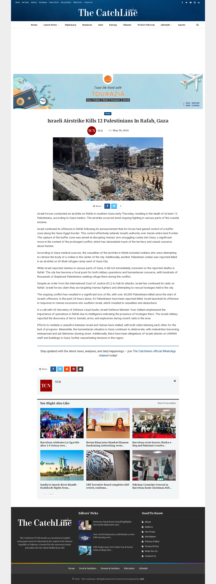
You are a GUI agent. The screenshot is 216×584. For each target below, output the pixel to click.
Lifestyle (165, 25)
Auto (100, 25)
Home (34, 25)
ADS (142, 579)
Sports (181, 25)
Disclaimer (43, 2)
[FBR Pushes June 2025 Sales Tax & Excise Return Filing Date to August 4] (85, 550)
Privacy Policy (66, 2)
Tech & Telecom (146, 25)
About (17, 2)
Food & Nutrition (87, 568)
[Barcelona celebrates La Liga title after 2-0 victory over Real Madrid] (62, 423)
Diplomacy (70, 25)
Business (87, 25)
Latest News (50, 25)
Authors (34, 2)
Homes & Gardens (110, 568)
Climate (127, 25)
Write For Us (77, 2)
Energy (113, 25)
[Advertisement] (108, 51)
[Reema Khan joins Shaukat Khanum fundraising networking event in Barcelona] (108, 423)
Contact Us (88, 2)
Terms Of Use (54, 2)
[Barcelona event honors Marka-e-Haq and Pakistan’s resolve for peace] (154, 423)
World (107, 114)
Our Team (25, 2)
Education (129, 568)
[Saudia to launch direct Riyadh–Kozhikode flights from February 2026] (62, 465)
